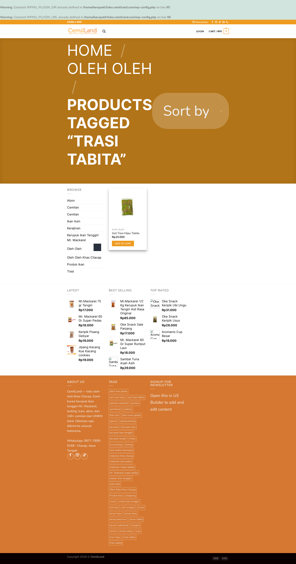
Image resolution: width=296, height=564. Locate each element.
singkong (131, 495)
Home (89, 50)
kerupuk (114, 427)
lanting (129, 444)
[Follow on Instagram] (216, 22)
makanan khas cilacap (121, 456)
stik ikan (114, 507)
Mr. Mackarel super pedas (124, 473)
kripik (133, 438)
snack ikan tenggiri (129, 501)
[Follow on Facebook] (212, 22)
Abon (71, 200)
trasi (138, 531)
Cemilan (73, 207)
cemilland (115, 409)
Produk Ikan (75, 264)
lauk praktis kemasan (121, 450)
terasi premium (118, 519)
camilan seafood (118, 403)
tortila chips (126, 531)
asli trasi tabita (136, 397)
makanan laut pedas (121, 461)
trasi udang (116, 543)
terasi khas (131, 513)
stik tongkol (128, 507)
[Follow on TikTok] (220, 22)
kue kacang (116, 444)
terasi (141, 507)
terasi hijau (116, 513)
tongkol (135, 525)
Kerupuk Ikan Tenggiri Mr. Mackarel (83, 237)
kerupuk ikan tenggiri (121, 432)
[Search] (104, 31)
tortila (113, 531)
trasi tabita (129, 537)
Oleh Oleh (109, 68)
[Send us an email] (223, 22)
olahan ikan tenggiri (120, 478)
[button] (200, 22)
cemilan (135, 403)
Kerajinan (73, 228)
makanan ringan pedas (122, 467)
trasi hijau (115, 537)
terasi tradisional (119, 525)
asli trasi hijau (117, 397)
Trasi (70, 271)
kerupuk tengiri (118, 438)
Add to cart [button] (123, 243)
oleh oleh (115, 484)
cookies (127, 409)
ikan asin (114, 415)
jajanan (113, 421)
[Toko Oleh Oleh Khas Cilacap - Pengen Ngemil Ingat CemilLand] (82, 31)
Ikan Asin (73, 221)
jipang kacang (127, 421)
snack (113, 501)
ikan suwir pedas (131, 415)
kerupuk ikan (129, 427)
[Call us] (227, 22)
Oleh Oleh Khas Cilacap (84, 257)
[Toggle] (97, 247)
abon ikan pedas (118, 391)
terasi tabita (136, 519)
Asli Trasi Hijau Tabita (125, 233)
